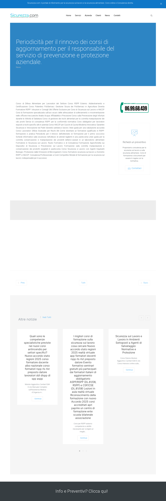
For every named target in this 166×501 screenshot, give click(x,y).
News (18, 67)
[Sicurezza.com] (24, 15)
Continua (38, 399)
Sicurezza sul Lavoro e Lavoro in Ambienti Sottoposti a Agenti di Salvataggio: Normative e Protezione (128, 344)
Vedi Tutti (46, 317)
